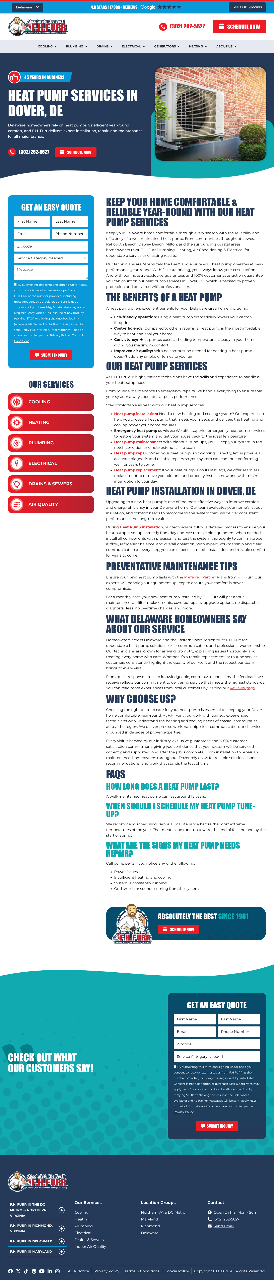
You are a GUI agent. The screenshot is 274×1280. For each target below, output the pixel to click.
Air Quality (43, 504)
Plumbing (74, 46)
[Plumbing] (16, 443)
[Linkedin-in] (49, 1271)
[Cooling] (16, 402)
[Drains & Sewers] (16, 484)
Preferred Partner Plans (205, 577)
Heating (196, 46)
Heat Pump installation (141, 527)
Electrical (131, 46)
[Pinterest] (33, 1271)
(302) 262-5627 (187, 26)
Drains (102, 46)
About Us (224, 46)
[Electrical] (16, 463)
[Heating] (16, 422)
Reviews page (242, 688)
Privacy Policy (60, 335)
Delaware (24, 7)
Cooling (45, 46)
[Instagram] (57, 1271)
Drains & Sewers (50, 484)
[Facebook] (10, 1271)
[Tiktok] (26, 1271)
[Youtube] (41, 1271)
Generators (165, 46)
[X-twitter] (18, 1271)
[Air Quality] (16, 504)
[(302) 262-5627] (163, 27)
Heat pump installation (135, 414)
